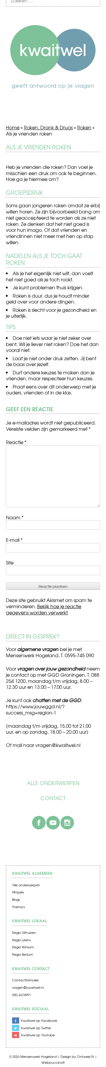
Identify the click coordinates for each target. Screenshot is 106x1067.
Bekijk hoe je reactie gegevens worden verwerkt (43, 609)
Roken (84, 127)
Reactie (16, 442)
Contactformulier (25, 980)
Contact (53, 798)
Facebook (39, 822)
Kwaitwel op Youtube (38, 1034)
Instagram (67, 822)
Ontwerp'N (85, 1056)
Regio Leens (21, 939)
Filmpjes (18, 892)
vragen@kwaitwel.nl (28, 987)
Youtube (53, 822)
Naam (15, 517)
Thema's (18, 906)
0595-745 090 (79, 655)
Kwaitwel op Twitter (36, 1027)
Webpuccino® (53, 1062)
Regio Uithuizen (24, 932)
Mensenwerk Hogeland (38, 1056)
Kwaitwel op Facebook (39, 1020)
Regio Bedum (22, 954)
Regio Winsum (23, 946)
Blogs (16, 899)
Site (10, 562)
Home (12, 127)
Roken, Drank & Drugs (48, 127)
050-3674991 (21, 994)
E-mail (14, 539)
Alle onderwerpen (53, 783)
